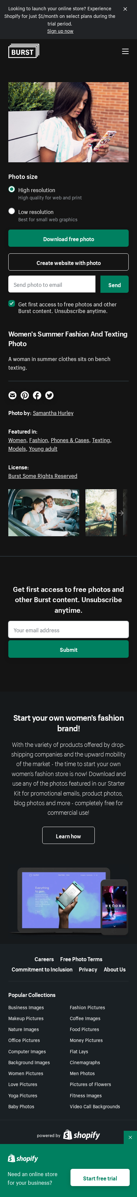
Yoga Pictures (22, 1095)
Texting (101, 439)
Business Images (26, 1007)
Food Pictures (84, 1028)
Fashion (38, 439)
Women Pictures (25, 1072)
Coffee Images (85, 1017)
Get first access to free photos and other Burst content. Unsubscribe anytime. (67, 306)
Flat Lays (79, 1051)
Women (17, 439)
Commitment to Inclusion (42, 968)
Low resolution (36, 211)
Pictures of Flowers (90, 1083)
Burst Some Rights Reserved (42, 475)
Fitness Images (86, 1095)
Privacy (88, 968)
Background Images (29, 1062)
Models (17, 447)
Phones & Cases (70, 439)
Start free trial (100, 1177)
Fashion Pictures (87, 1007)
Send (114, 284)
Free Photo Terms (81, 958)
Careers (44, 958)
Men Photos (82, 1072)
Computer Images (27, 1051)
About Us (115, 968)
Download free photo (68, 238)
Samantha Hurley (53, 412)
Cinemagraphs (85, 1062)
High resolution (36, 189)
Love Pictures (22, 1083)
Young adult (43, 447)
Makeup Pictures (26, 1017)
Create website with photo (69, 262)
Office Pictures (24, 1039)
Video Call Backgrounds (95, 1106)
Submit (68, 649)
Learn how (68, 835)
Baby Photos (21, 1106)
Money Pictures (86, 1039)
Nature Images (23, 1028)
